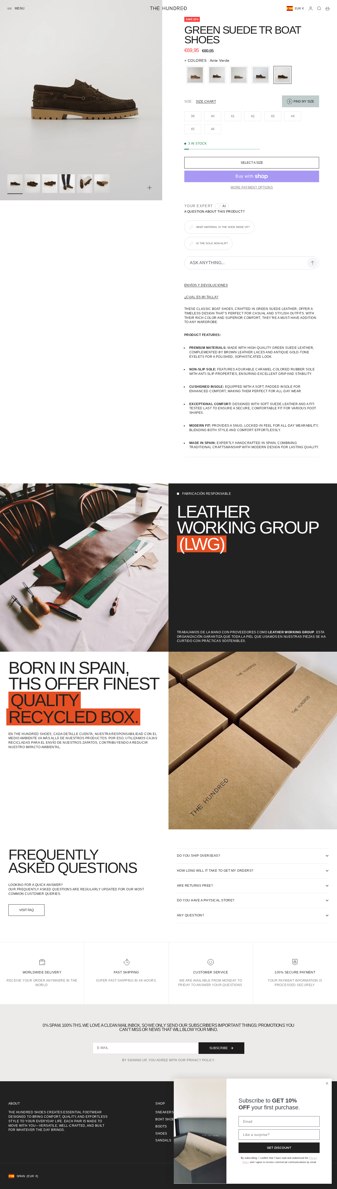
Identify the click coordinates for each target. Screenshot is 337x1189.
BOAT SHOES (166, 1119)
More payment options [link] (252, 187)
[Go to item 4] (67, 183)
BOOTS (161, 1126)
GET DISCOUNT (279, 1147)
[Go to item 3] (49, 183)
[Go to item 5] (84, 183)
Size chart (206, 101)
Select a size (252, 163)
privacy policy (200, 1060)
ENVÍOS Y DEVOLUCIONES (206, 285)
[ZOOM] (149, 187)
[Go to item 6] (102, 183)
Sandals (163, 1140)
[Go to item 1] (15, 183)
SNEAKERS (164, 1112)
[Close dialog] (327, 1083)
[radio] (194, 75)
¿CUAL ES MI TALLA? (201, 297)
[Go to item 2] (32, 183)
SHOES (161, 1133)
